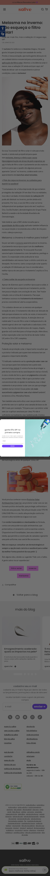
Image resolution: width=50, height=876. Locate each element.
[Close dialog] (48, 421)
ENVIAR (12, 446)
